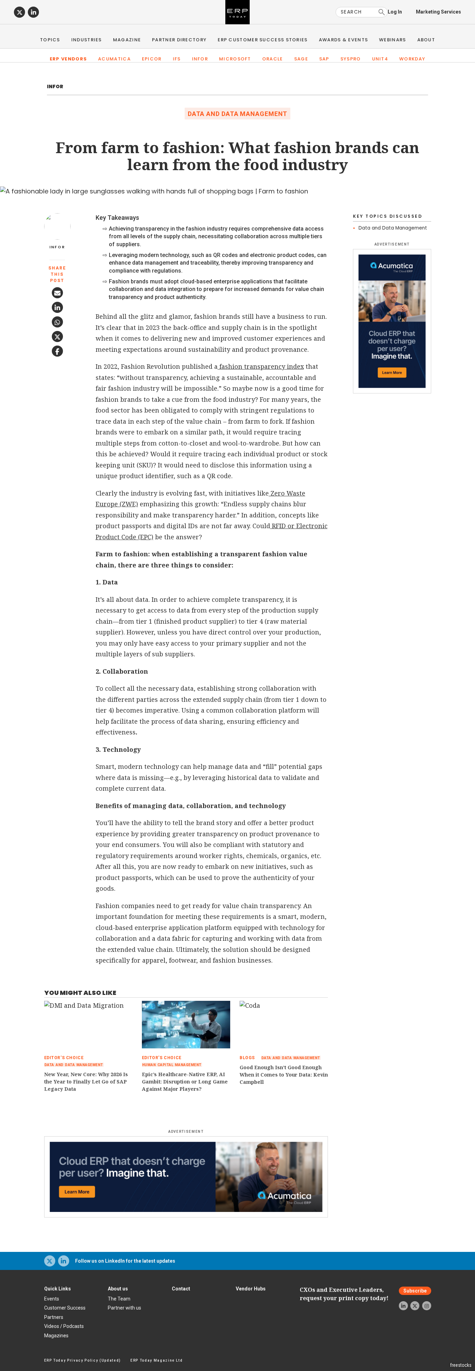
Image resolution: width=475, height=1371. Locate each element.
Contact (181, 1288)
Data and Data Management (238, 113)
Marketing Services (438, 12)
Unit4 (380, 59)
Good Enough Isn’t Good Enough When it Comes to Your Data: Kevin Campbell (284, 1074)
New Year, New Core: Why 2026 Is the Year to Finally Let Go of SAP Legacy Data (86, 1081)
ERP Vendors (68, 59)
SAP (324, 59)
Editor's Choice (64, 1057)
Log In (395, 12)
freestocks (461, 1365)
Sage (301, 59)
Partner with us (124, 1308)
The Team (119, 1299)
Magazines (56, 1335)
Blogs (247, 1057)
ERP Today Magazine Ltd (156, 1360)
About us (118, 1288)
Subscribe (415, 1291)
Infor (200, 59)
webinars (392, 39)
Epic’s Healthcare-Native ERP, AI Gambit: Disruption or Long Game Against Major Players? (185, 1081)
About (426, 39)
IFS (177, 59)
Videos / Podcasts (64, 1326)
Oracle (272, 59)
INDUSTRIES (86, 39)
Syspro (350, 59)
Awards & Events (343, 39)
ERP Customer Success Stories (262, 39)
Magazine (127, 39)
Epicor (152, 59)
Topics (50, 39)
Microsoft (235, 59)
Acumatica (114, 59)
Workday (412, 59)
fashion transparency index (261, 366)
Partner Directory (179, 39)
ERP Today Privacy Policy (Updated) (82, 1360)
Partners (53, 1317)
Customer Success (65, 1308)
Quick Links (57, 1288)
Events (51, 1299)
